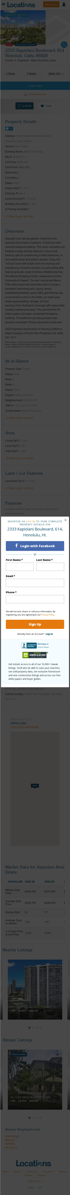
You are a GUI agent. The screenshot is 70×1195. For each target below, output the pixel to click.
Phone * (11, 592)
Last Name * (44, 560)
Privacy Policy (48, 614)
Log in (30, 521)
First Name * (14, 560)
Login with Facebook (37, 546)
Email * (10, 576)
